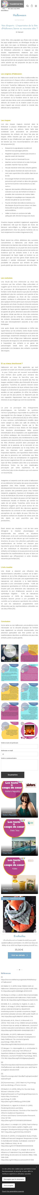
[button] (27, 5)
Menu (36, 6)
